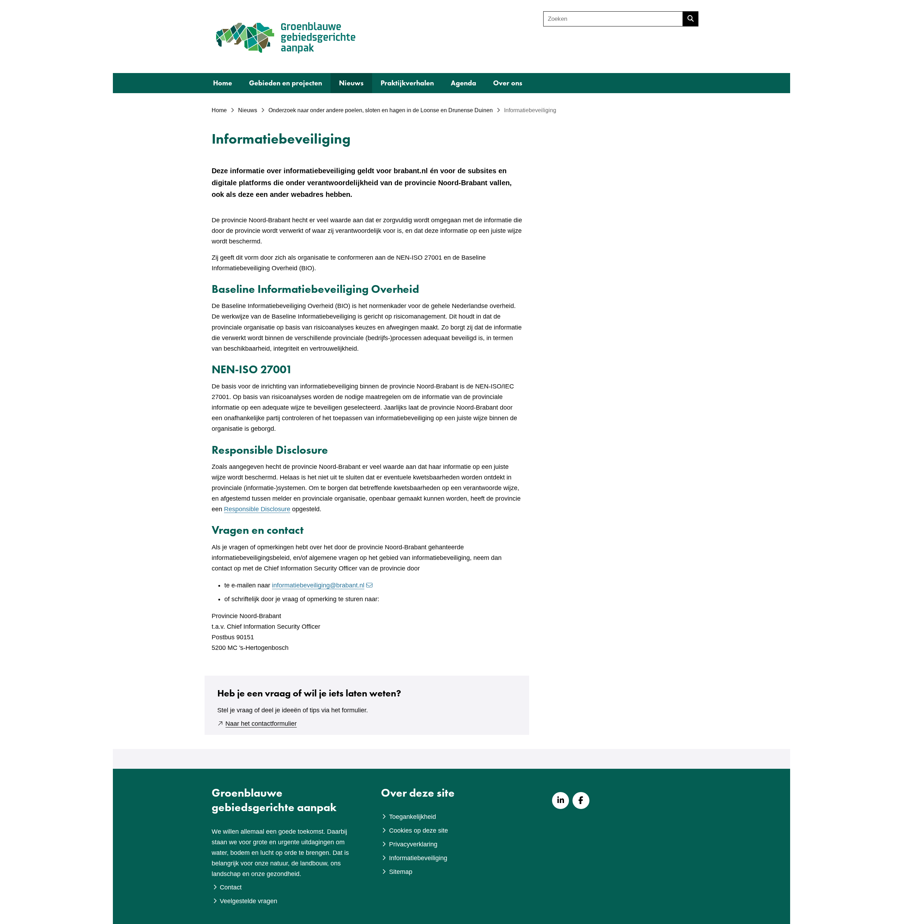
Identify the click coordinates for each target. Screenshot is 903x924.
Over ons (507, 82)
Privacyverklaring (413, 844)
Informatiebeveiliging (418, 858)
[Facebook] (580, 800)
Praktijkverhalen (407, 82)
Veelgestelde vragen (248, 901)
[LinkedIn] (560, 800)
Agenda (463, 82)
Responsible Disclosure (257, 509)
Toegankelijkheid (412, 816)
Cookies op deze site (418, 830)
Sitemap (400, 871)
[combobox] (613, 18)
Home (222, 82)
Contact (231, 887)
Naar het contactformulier (261, 723)
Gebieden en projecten (285, 82)
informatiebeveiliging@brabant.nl (318, 585)
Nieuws (351, 82)
